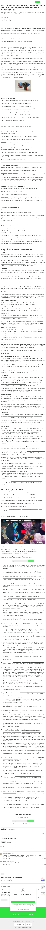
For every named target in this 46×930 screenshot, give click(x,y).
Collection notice (31, 921)
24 (28, 111)
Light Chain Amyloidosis (6, 177)
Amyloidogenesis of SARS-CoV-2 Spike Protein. (24, 623)
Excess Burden (6, 16)
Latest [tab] (5, 874)
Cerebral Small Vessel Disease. (30, 350)
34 (36, 117)
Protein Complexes (5, 155)
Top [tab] (2, 874)
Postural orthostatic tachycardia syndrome (28, 365)
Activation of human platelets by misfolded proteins (25, 398)
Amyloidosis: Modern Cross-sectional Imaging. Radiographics (21, 303)
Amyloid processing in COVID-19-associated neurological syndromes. (22, 718)
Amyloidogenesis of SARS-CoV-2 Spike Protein (29, 33)
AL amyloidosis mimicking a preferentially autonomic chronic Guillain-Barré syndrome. (21, 316)
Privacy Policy (32, 905)
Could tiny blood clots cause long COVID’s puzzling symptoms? (18, 41)
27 (26, 114)
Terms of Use (28, 904)
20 (34, 108)
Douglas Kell (5, 861)
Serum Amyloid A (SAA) (6, 194)
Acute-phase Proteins (6, 188)
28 (27, 114)
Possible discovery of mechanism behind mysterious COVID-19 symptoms (23, 498)
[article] (23, 880)
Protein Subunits (5, 152)
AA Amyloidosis (4, 197)
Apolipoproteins (4, 191)
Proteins (3, 139)
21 (24, 111)
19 (33, 108)
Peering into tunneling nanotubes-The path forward (27, 457)
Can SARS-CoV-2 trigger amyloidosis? (17, 506)
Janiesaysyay (5, 853)
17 (34, 106)
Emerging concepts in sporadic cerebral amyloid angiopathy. (16, 346)
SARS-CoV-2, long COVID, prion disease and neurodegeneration (28, 776)
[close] (34, 889)
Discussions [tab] (10, 874)
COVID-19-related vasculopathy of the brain (30, 710)
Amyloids (3, 129)
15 (32, 106)
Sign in (42, 2)
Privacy (22, 921)
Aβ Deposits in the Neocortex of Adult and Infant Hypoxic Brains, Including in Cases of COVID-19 (24, 705)
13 (30, 103)
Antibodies (3, 167)
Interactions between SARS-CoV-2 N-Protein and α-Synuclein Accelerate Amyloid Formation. (22, 577)
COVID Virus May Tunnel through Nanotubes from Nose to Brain (24, 448)
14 (31, 106)
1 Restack (13, 829)
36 (38, 117)
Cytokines (3, 210)
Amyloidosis (4, 126)
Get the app (28, 924)
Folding (2, 148)
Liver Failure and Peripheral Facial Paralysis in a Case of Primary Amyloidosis (20, 337)
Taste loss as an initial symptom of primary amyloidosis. (27, 270)
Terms (26, 921)
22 (1, 705)
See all (3, 900)
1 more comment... (3, 867)
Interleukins (3, 212)
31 (33, 117)
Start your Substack (20, 924)
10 (27, 103)
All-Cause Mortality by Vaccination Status (11, 877)
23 (1, 710)
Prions (2, 136)
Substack (17, 927)
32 (34, 117)
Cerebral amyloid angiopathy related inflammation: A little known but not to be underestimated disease (22, 421)
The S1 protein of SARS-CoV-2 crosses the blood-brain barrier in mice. (25, 656)
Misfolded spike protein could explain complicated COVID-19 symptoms (26, 500)
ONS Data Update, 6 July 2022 (8, 885)
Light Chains (4, 170)
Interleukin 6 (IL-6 (5, 215)
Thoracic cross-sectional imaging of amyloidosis (26, 309)
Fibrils (2, 132)
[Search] (44, 874)
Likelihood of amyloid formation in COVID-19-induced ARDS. (24, 565)
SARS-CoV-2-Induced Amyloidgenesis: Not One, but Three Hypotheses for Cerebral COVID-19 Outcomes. (24, 571)
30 (29, 114)
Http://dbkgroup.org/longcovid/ (9, 862)
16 (33, 106)
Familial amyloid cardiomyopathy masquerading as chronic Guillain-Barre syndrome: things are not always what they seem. (22, 322)
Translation (3, 145)
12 (29, 103)
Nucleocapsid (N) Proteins (7, 228)
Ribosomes (3, 142)
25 (29, 111)
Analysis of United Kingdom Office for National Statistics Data (13, 879)
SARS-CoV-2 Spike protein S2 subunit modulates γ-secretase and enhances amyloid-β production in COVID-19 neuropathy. (23, 687)
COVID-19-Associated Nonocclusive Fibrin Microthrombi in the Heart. (21, 287)
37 (39, 117)
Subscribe (38, 1)
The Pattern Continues (5, 886)
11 (28, 103)
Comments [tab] (4, 842)
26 (25, 114)
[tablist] (6, 842)
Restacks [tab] (9, 842)
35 (37, 117)
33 (35, 117)
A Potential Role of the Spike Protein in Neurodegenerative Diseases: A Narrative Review (22, 798)
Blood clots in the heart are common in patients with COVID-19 (21, 495)
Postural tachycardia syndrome (13, 371)
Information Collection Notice (22, 905)
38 (23, 120)
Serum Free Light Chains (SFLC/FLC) (9, 173)
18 (1, 681)
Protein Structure (5, 159)
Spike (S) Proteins (5, 231)
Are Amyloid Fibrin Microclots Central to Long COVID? (22, 503)
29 (28, 114)
